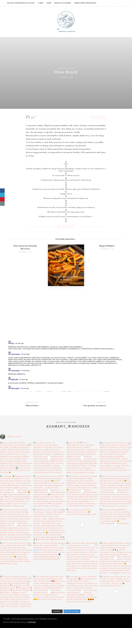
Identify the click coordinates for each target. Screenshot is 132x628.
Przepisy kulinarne (62, 3)
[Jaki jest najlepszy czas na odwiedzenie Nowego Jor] (83, 591)
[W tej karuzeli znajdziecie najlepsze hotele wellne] (16, 591)
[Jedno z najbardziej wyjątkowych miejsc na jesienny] (49, 591)
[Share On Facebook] (2, 190)
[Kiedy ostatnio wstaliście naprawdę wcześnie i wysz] (16, 525)
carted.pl (32, 622)
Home (49, 3)
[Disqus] (66, 312)
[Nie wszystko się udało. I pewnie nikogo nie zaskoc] (83, 558)
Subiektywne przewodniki (85, 3)
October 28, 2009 (66, 77)
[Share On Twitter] (2, 195)
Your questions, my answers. (94, 406)
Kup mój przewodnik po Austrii (21, 3)
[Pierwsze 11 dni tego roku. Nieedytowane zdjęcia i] (49, 558)
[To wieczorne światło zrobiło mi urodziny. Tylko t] (83, 525)
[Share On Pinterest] (2, 199)
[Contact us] (2, 203)
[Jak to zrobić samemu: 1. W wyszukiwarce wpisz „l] (49, 458)
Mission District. (32, 406)
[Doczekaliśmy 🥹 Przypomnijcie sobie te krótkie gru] (16, 491)
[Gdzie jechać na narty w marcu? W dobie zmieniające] (49, 525)
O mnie (41, 3)
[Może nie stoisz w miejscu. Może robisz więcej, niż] (16, 558)
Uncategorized (66, 68)
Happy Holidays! (106, 246)
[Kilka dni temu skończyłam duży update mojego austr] (83, 491)
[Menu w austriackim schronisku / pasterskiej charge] (16, 458)
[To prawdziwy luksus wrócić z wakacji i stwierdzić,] (49, 491)
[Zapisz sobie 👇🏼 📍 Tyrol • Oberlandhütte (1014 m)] (83, 458)
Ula (33, 118)
